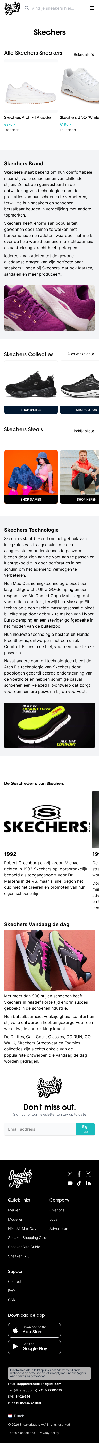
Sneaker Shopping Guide (28, 1237)
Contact (14, 1281)
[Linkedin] (88, 1183)
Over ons (57, 1210)
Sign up (85, 1129)
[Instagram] (70, 1174)
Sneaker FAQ (18, 1256)
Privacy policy (49, 1433)
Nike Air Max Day (22, 1228)
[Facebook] (79, 1174)
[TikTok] (79, 1183)
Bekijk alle (82, 54)
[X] (88, 1174)
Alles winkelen (78, 354)
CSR (11, 1300)
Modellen (15, 1219)
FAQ (11, 1290)
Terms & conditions (21, 1433)
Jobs (53, 1219)
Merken (14, 1210)
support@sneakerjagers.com (39, 1384)
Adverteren (59, 1228)
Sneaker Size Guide (24, 1247)
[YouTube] (70, 1183)
